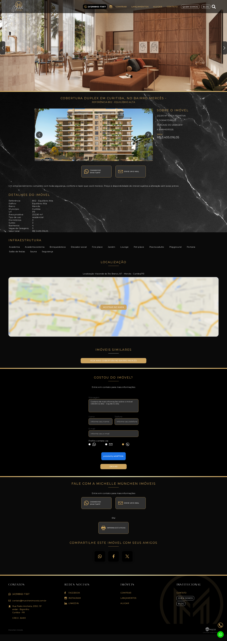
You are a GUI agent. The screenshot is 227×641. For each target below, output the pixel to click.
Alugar (157, 6)
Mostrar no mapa (113, 307)
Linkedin (73, 603)
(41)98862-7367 (20, 594)
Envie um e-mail (131, 171)
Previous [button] (2, 47)
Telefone (118, 416)
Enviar (114, 466)
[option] (113, 46)
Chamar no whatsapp (95, 171)
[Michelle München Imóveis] (19, 6)
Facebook (113, 556)
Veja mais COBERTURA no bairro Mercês (113, 360)
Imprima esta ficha (116, 528)
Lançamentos (140, 6)
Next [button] (224, 47)
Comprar (121, 6)
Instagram (111, 6)
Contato (172, 6)
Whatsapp (100, 556)
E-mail (92, 428)
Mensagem (94, 397)
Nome (92, 416)
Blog (206, 7)
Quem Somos (190, 7)
